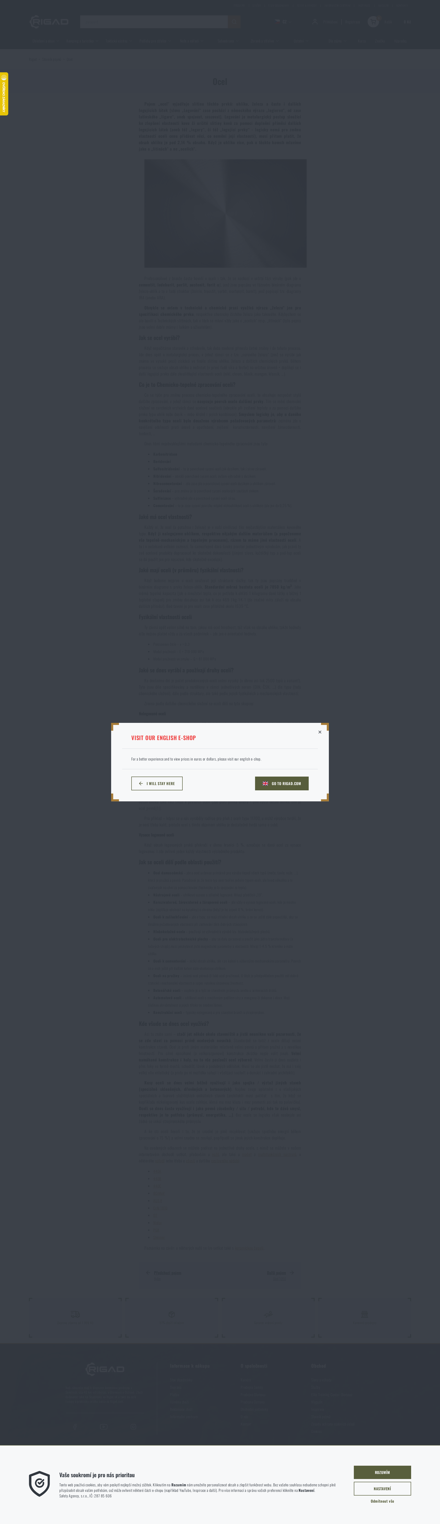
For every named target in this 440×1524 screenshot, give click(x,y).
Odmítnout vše (382, 1501)
